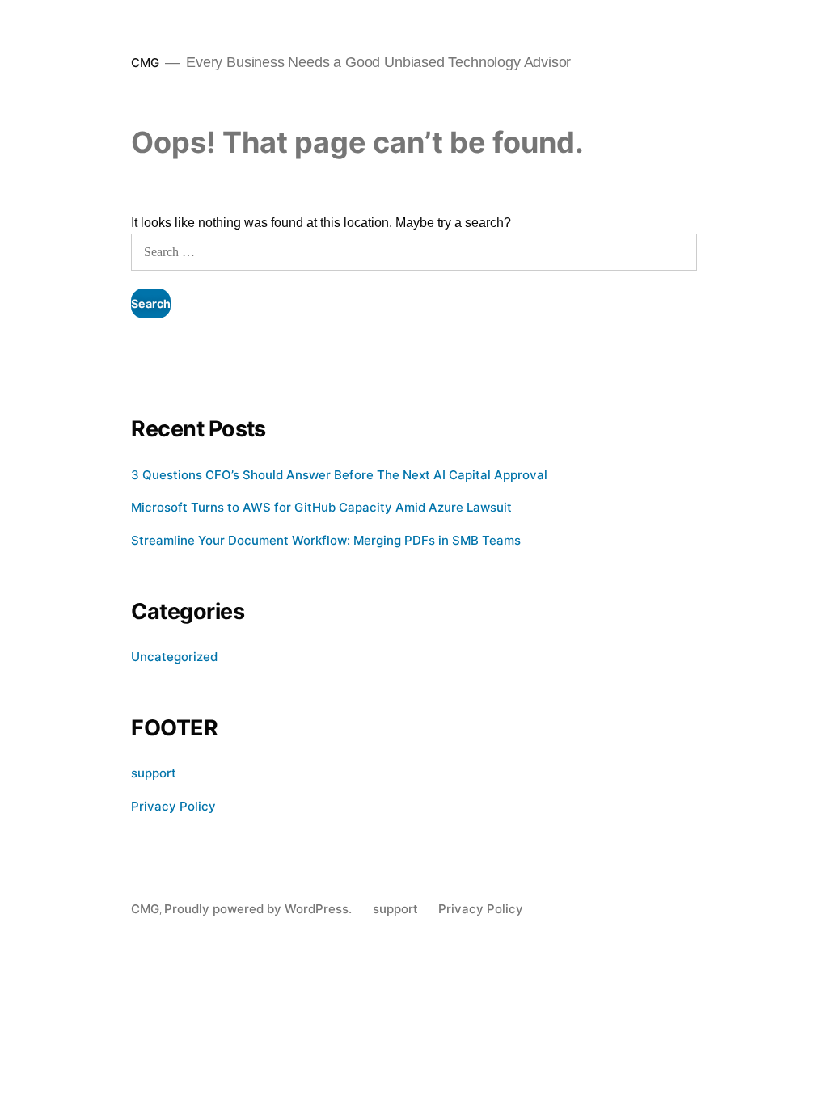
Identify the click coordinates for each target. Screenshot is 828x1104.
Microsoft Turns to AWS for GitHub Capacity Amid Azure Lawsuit (321, 507)
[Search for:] (413, 252)
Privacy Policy (173, 806)
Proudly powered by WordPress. (259, 908)
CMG (144, 62)
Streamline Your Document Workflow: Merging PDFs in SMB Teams (326, 540)
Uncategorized (174, 656)
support (153, 773)
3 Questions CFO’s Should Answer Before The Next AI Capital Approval (339, 474)
